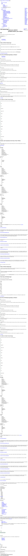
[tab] (14, 228)
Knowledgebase (5, 25)
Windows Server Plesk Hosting (6, 12)
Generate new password (3, 554)
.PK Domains (4, 22)
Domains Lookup (5, 21)
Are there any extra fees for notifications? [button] (4, 455)
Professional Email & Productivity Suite (7, 18)
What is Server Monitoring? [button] (3, 480)
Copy (11, 554)
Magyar (26, 17)
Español (26, 22)
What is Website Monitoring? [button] (3, 227)
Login (4, 4)
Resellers (4, 16)
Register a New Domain (6, 19)
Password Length (2, 551)
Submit (5, 547)
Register (4, 5)
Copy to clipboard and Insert (5, 555)
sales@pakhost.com (4, 522)
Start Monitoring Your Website (3, 53)
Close (3, 547)
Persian (26, 14)
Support (3, 23)
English (26, 13)
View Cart (4, 6)
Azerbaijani (26, 8)
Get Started (1, 334)
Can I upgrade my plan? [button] (2, 262)
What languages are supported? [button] (3, 241)
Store (24, 29)
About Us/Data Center (4, 506)
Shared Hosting (5, 14)
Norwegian (26, 19)
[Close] (3, 484)
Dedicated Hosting (4, 505)
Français (26, 15)
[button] (0, 543)
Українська (26, 24)
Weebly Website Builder (6, 17)
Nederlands (26, 12)
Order (1, 185)
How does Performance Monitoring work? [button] (4, 232)
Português (26, 20)
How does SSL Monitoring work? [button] (3, 237)
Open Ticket (4, 24)
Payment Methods (4, 509)
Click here (22, 224)
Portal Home (25, 28)
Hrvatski (26, 10)
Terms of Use (3, 539)
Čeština (26, 11)
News (3, 513)
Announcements (5, 26)
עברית (25, 16)
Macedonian (26, 18)
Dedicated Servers (5, 15)
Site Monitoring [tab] (3, 39)
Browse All (4, 10)
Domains (3, 503)
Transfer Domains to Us (6, 20)
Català (25, 9)
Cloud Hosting (5, 13)
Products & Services (4, 512)
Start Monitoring (2, 145)
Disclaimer (3, 538)
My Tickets (3, 510)
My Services (3, 511)
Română (26, 21)
